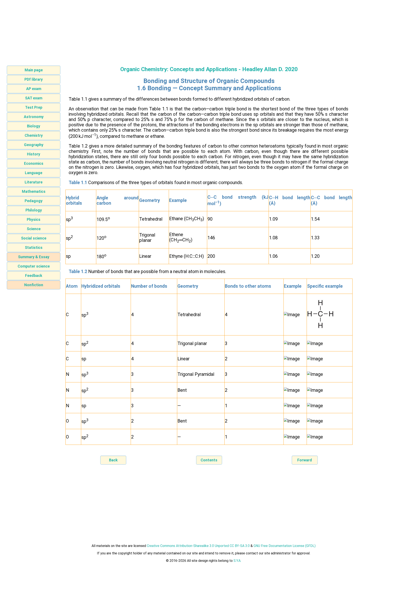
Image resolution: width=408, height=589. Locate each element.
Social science (33, 238)
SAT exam (33, 98)
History (33, 154)
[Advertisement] (204, 31)
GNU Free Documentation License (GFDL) (285, 546)
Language (33, 172)
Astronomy (34, 116)
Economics (33, 163)
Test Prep (33, 107)
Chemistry (34, 135)
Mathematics (33, 191)
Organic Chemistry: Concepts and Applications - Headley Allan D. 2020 (209, 69)
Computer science (34, 266)
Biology (33, 126)
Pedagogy (33, 201)
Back (113, 460)
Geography (33, 144)
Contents (209, 460)
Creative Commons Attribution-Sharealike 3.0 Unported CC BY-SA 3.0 (198, 546)
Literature (33, 182)
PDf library (33, 79)
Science (34, 229)
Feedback (33, 275)
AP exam (33, 88)
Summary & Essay (33, 257)
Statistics (33, 247)
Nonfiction (33, 285)
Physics (33, 219)
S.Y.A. (237, 561)
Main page (34, 70)
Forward (304, 460)
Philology (34, 210)
